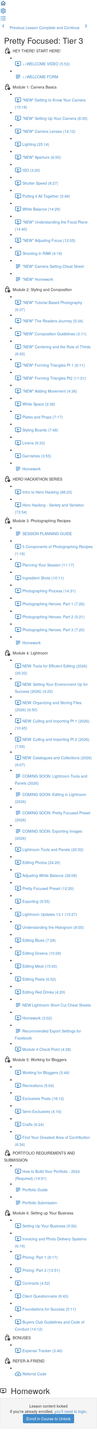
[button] (3, 5)
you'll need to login (70, 1411)
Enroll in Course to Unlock (48, 1418)
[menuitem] (3, 12)
